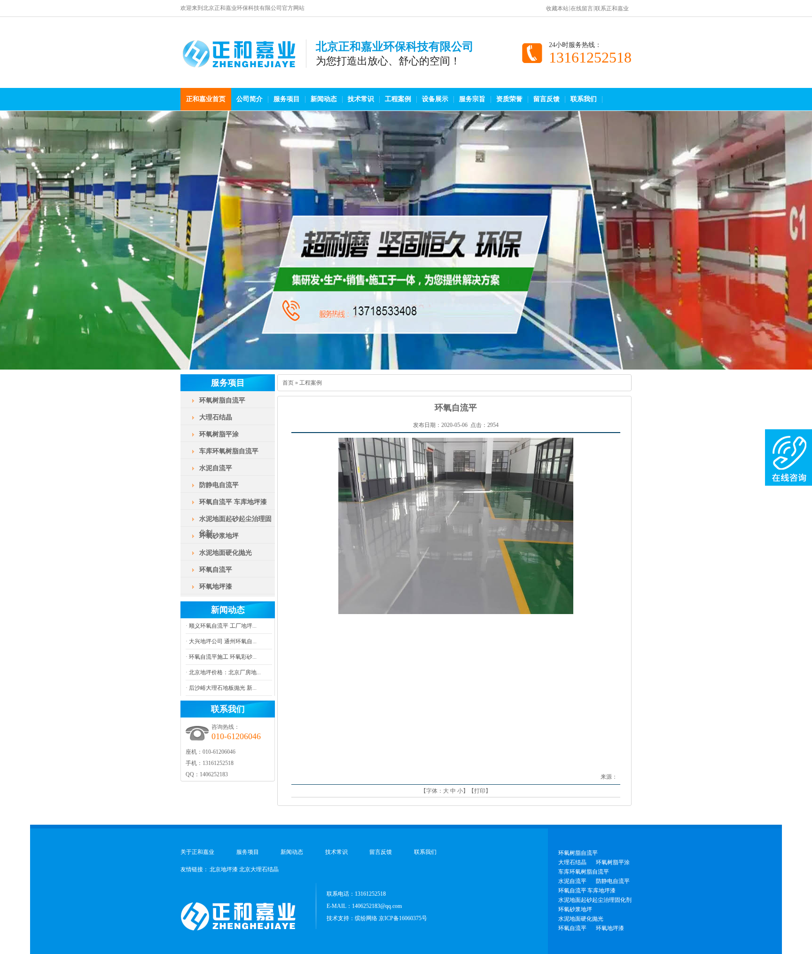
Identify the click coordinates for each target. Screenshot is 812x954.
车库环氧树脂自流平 (228, 451)
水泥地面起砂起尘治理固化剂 (235, 525)
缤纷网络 (366, 918)
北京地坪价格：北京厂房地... (224, 672)
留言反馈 (546, 98)
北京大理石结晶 (259, 869)
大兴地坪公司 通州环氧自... (222, 641)
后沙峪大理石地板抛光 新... (222, 688)
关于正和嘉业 (197, 852)
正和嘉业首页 (206, 98)
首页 (288, 382)
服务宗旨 (472, 98)
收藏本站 (557, 8)
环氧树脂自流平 (222, 400)
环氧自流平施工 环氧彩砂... (222, 657)
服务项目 (286, 98)
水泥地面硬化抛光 (225, 552)
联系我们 (583, 98)
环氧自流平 (215, 569)
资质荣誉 (509, 98)
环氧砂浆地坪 (219, 535)
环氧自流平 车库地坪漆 (233, 501)
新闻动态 (324, 98)
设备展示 (435, 98)
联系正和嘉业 (612, 8)
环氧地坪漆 (215, 586)
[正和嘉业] (243, 63)
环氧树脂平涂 (219, 434)
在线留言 (581, 8)
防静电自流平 (219, 485)
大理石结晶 (215, 417)
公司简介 (249, 98)
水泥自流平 (215, 468)
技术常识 (361, 98)
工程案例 (398, 98)
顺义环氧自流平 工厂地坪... (222, 626)
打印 (479, 791)
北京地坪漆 (224, 869)
